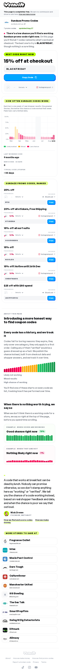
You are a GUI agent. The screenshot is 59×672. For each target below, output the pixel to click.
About (8, 658)
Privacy (36, 662)
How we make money (27, 14)
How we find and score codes (18, 520)
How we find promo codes (43, 658)
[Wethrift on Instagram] (29, 667)
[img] (29, 128)
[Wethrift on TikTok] (23, 667)
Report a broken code (21, 662)
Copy (51, 202)
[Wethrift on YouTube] (36, 667)
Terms (43, 662)
